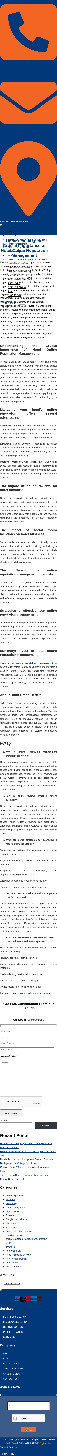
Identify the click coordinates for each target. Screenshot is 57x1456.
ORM (8, 1243)
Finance (10, 1215)
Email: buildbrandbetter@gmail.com (20, 136)
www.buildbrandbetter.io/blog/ (35, 993)
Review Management (16, 1258)
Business (10, 1199)
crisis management (15, 1207)
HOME (11, 232)
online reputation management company (26, 1239)
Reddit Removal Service (18, 1254)
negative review (14, 1235)
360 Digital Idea (43, 1443)
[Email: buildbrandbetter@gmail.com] (28, 130)
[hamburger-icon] (54, 231)
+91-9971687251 (35, 1020)
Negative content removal (19, 1231)
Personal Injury (13, 1251)
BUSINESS (13, 236)
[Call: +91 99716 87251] (28, 63)
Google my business (16, 1219)
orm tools (10, 1247)
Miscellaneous (13, 1227)
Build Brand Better (15, 1443)
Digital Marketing (14, 1211)
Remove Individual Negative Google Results (27, 260)
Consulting (11, 1203)
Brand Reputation (15, 1195)
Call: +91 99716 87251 (12, 70)
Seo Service (12, 1262)
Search (3, 1120)
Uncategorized (13, 1266)
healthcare (11, 1223)
